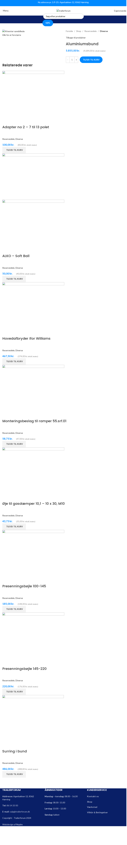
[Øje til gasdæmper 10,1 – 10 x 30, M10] (33, 470)
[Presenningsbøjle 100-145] (33, 552)
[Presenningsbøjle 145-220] (33, 635)
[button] (14, 150)
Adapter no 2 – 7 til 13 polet (25, 127)
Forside (69, 31)
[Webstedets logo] (63, 10)
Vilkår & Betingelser (97, 812)
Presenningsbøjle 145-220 (24, 668)
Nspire (19, 824)
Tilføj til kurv (91, 59)
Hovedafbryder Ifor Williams (26, 338)
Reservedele (90, 31)
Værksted (92, 807)
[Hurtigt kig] (6, 121)
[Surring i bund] (33, 717)
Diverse (104, 31)
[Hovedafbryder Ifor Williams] (33, 305)
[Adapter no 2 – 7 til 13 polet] (33, 93)
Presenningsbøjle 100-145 (24, 586)
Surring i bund (14, 751)
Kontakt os (93, 796)
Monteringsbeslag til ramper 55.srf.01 (34, 421)
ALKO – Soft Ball (15, 256)
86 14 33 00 (12, 805)
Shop (78, 31)
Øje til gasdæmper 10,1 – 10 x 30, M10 (33, 503)
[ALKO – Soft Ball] (33, 176)
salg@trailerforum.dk (20, 811)
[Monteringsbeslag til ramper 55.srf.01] (33, 387)
